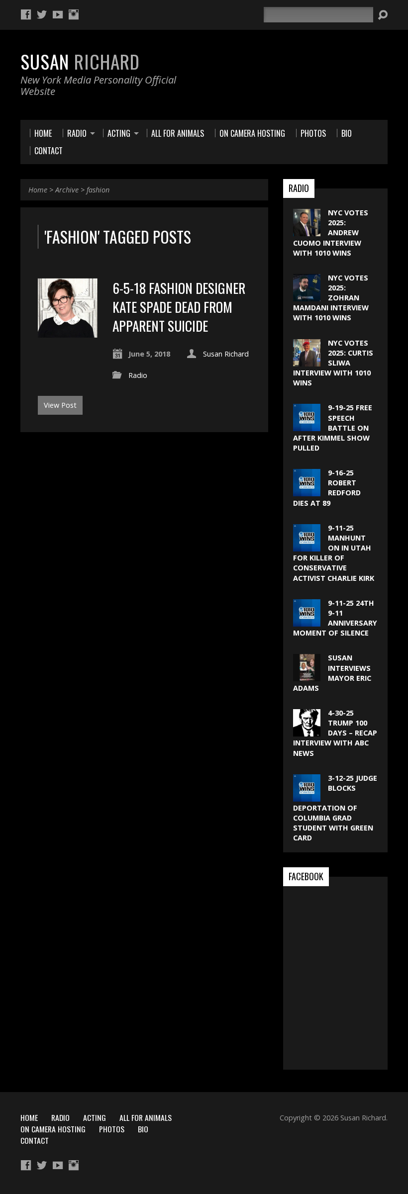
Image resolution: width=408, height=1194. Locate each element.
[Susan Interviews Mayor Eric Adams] (306, 676)
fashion (98, 189)
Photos (111, 1129)
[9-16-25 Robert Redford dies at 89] (306, 491)
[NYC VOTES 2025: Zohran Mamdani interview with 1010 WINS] (306, 296)
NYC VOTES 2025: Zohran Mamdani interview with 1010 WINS (331, 298)
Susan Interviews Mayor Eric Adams (332, 672)
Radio (137, 375)
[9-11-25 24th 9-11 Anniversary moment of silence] (306, 621)
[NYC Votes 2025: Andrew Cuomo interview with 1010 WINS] (306, 231)
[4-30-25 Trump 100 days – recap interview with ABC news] (306, 731)
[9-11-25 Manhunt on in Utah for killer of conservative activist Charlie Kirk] (306, 546)
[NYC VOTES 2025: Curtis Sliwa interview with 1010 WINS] (306, 361)
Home (37, 189)
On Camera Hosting (53, 1129)
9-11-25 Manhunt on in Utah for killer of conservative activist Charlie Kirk (333, 553)
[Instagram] (74, 14)
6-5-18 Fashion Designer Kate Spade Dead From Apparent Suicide (178, 306)
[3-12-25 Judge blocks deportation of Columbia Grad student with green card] (306, 796)
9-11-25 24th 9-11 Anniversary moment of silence (335, 618)
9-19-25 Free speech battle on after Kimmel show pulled (332, 428)
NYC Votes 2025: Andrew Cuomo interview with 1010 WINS (330, 233)
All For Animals (145, 1117)
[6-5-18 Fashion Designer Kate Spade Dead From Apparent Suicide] (68, 332)
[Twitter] (42, 14)
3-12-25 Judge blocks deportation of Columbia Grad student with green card (335, 807)
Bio (143, 1129)
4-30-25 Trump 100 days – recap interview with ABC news (335, 733)
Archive (67, 189)
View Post (60, 405)
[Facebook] (26, 14)
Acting (94, 1117)
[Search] (383, 15)
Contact (34, 1140)
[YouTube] (58, 14)
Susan (80, 61)
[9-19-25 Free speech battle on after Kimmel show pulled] (306, 426)
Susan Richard (226, 354)
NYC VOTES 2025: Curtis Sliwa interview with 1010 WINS (333, 363)
